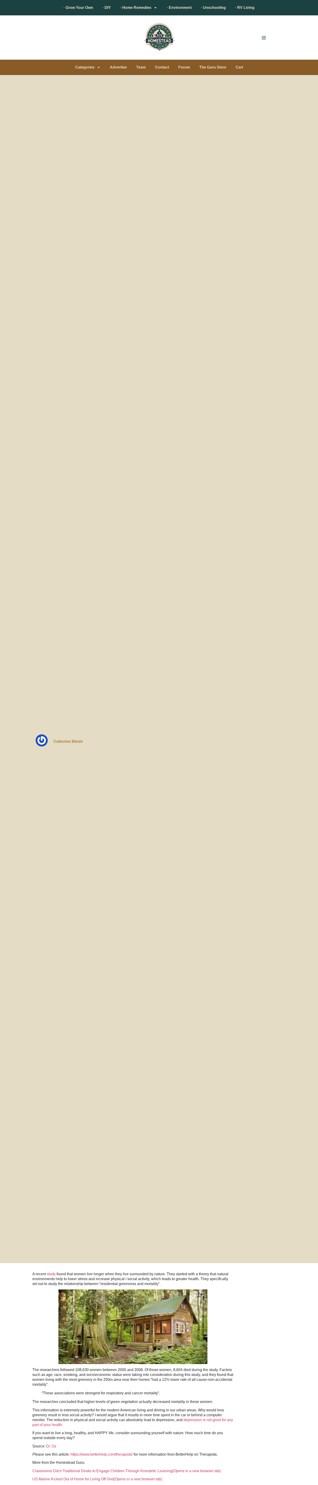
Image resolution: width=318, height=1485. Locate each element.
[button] (34, 38)
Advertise (118, 67)
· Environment (179, 8)
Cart (239, 67)
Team (141, 67)
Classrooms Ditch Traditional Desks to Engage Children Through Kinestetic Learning (126, 1471)
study (51, 1274)
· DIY (106, 8)
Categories (85, 67)
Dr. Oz (51, 1446)
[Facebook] (253, 37)
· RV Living (244, 8)
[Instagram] (263, 37)
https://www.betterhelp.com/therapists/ (102, 1454)
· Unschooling (213, 8)
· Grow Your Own (78, 8)
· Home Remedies (135, 8)
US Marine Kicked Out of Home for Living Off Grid (97, 1479)
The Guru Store (212, 67)
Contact (162, 67)
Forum (184, 67)
